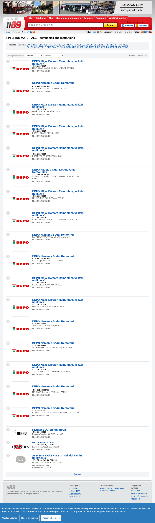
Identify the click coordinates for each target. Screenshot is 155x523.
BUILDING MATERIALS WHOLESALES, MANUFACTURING (51, 47)
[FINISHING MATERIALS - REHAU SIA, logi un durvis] (20, 433)
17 (8, 408)
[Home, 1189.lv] (30, 18)
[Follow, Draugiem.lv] (142, 32)
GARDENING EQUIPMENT (61, 45)
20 (8, 455)
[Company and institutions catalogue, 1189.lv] (13, 24)
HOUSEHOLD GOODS (83, 45)
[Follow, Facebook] (144, 32)
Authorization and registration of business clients (112, 489)
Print (8, 32)
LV (8, 19)
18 (8, 430)
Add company (75, 494)
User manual (74, 497)
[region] (77, 513)
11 (8, 278)
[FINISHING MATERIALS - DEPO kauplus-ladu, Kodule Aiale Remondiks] (20, 177)
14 (8, 343)
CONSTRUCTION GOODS (38, 45)
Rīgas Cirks (135, 491)
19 (8, 442)
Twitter (28, 32)
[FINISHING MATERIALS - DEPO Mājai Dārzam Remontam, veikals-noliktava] (20, 69)
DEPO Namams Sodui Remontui (53, 82)
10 (8, 256)
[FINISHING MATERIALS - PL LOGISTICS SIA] (20, 446)
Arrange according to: (16, 56)
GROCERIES (99, 45)
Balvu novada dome (139, 493)
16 (8, 386)
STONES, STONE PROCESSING (114, 47)
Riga (94, 32)
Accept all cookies (51, 518)
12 (8, 299)
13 (8, 321)
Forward (77, 474)
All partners (135, 499)
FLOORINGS (82, 47)
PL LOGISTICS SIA (44, 442)
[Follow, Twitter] (147, 32)
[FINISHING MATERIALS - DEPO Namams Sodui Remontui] (20, 91)
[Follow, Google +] (150, 32)
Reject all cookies (29, 518)
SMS (23, 32)
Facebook (31, 32)
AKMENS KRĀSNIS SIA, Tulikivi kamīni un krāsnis (57, 456)
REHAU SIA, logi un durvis (49, 429)
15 (8, 364)
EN (16, 19)
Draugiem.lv (34, 32)
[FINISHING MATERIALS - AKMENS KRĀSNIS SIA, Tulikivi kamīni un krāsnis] (20, 459)
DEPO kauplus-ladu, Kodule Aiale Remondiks (53, 171)
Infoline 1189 (74, 491)
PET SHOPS (111, 45)
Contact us (73, 488)
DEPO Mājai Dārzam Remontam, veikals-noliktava (58, 62)
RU (12, 19)
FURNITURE (94, 47)
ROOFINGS (122, 45)
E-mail (25, 32)
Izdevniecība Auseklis (139, 496)
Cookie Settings (9, 518)
